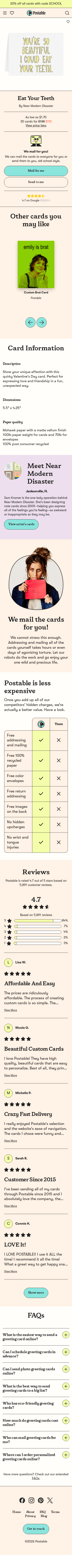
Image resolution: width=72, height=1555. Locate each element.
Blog (44, 1516)
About (30, 1512)
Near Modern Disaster (38, 106)
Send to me (36, 182)
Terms (55, 1512)
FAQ (43, 1512)
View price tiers (36, 125)
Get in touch (36, 1528)
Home (16, 1512)
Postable (36, 298)
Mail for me (36, 170)
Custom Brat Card (36, 292)
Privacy (30, 1516)
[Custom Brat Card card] (36, 264)
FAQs (35, 1478)
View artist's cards (21, 524)
